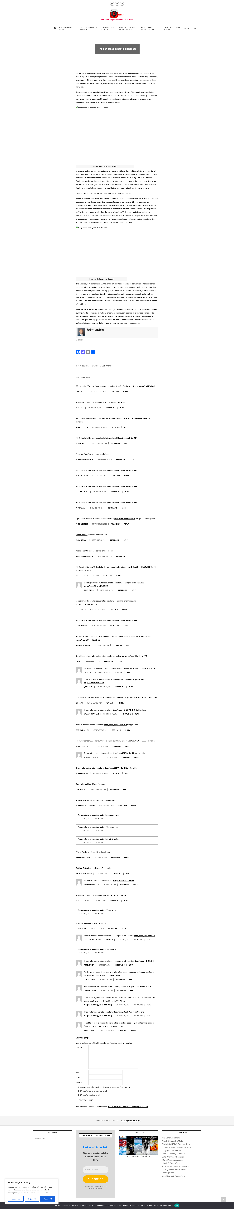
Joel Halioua (81, 784)
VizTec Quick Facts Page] (131, 1120)
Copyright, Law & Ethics (171, 1150)
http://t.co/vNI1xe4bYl (123, 880)
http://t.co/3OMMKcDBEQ (96, 586)
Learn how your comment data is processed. (128, 1106)
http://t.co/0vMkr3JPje (110, 975)
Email (78, 1077)
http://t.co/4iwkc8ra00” (124, 518)
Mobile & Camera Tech (171, 1163)
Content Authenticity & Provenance (176, 1147)
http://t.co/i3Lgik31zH (123, 1012)
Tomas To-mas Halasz (86, 800)
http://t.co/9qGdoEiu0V (144, 935)
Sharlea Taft (81, 923)
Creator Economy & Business (173, 1153)
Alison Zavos (82, 534)
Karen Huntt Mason (85, 551)
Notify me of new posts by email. (89, 1095)
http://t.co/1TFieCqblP (94, 682)
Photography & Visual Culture (174, 1169)
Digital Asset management (172, 1160)
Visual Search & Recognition (173, 1176)
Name (78, 1072)
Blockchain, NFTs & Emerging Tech (176, 1144)
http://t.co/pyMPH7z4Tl (113, 1026)
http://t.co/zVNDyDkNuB (140, 986)
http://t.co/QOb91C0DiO (143, 386)
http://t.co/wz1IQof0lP (114, 402)
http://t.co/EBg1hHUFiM (136, 656)
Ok (177, 1205)
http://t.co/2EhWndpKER (123, 753)
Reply (125, 392)
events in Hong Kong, (100, 92)
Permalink (114, 392)
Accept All (48, 1199)
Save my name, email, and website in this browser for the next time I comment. (104, 1087)
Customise (16, 1199)
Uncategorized (168, 1173)
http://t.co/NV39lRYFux (114, 1001)
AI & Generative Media (171, 1138)
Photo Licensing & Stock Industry (175, 1166)
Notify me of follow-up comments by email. (92, 1091)
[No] (231, 1205)
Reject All (32, 1199)
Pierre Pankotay (83, 852)
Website (79, 1082)
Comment (79, 1047)
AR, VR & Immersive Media (172, 1141)
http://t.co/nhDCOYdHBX (123, 710)
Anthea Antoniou (83, 868)
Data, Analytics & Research (173, 1157)
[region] (31, 1191)
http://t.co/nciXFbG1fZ (136, 418)
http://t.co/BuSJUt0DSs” (142, 567)
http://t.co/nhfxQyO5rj (144, 961)
